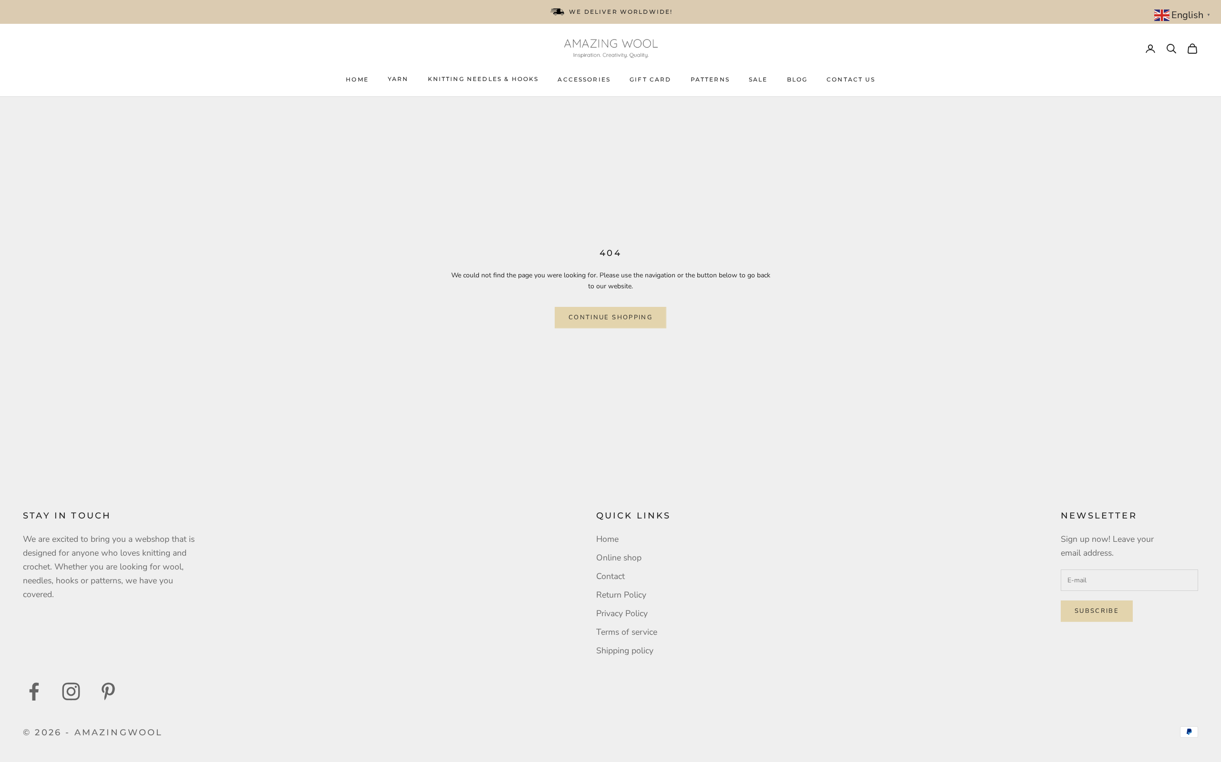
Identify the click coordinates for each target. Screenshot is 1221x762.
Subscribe (1097, 611)
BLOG (797, 79)
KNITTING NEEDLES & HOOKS (483, 78)
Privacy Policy (622, 613)
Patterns (710, 79)
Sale (758, 79)
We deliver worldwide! (621, 11)
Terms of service (626, 632)
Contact (610, 576)
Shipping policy (624, 650)
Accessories (584, 79)
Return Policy (621, 594)
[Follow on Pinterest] (108, 691)
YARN (398, 78)
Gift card (650, 79)
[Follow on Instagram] (71, 691)
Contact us (851, 79)
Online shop (619, 557)
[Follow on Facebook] (34, 691)
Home (357, 79)
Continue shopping (610, 317)
